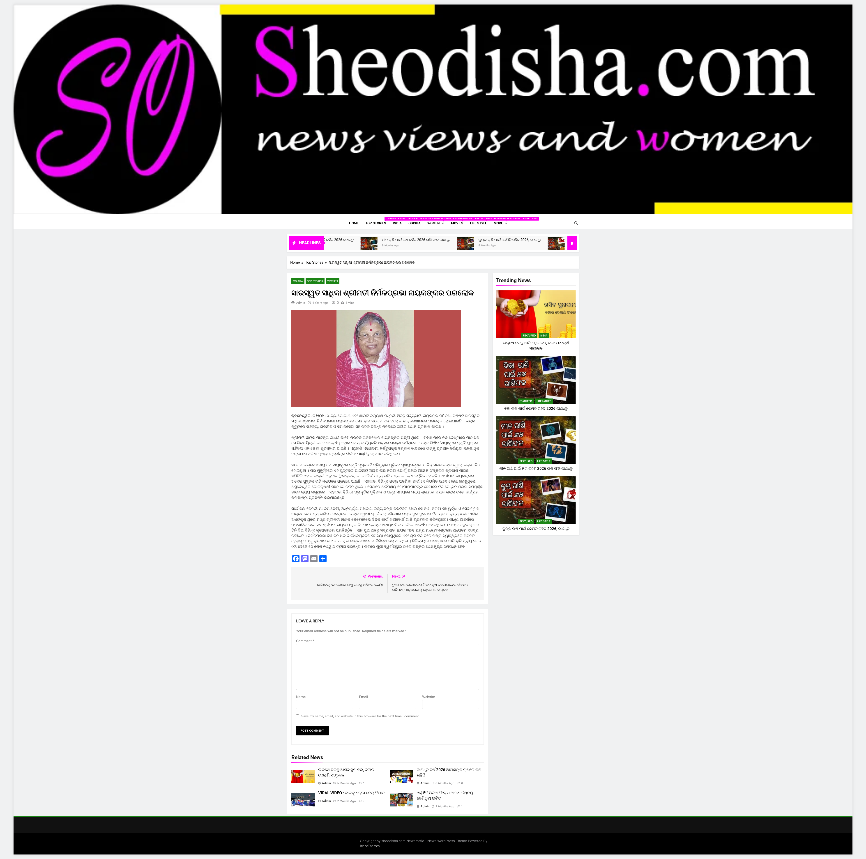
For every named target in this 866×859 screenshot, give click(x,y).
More (502, 221)
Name (301, 697)
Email (363, 697)
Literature (544, 401)
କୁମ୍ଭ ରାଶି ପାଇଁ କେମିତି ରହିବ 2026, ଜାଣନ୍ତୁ (450, 240)
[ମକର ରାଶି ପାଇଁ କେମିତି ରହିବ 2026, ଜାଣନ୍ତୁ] (496, 245)
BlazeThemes (370, 846)
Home (354, 223)
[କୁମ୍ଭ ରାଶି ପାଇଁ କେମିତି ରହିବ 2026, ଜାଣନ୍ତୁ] (405, 245)
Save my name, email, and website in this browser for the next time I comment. (360, 716)
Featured (529, 336)
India (397, 223)
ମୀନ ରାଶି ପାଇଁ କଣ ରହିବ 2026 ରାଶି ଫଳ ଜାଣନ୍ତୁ (356, 240)
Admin (300, 302)
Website (428, 697)
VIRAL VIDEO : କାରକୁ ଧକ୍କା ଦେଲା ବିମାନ (351, 793)
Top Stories (377, 221)
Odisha (416, 221)
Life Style (480, 221)
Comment (305, 641)
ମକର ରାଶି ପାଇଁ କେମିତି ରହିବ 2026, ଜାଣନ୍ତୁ (540, 240)
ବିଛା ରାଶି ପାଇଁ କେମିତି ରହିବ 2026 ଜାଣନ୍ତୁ (536, 408)
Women (437, 221)
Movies (459, 221)
